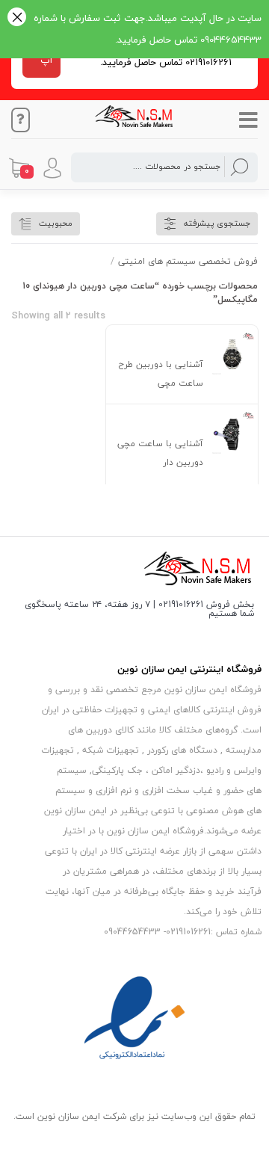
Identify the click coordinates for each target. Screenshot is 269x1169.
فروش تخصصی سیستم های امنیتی (188, 261)
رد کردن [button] (16, 18)
